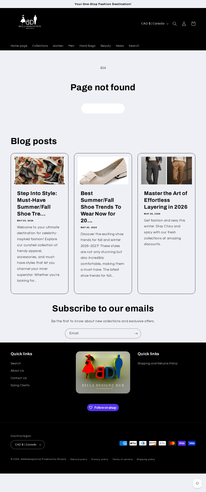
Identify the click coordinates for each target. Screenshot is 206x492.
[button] (174, 23)
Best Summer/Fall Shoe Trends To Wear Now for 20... (101, 207)
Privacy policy (99, 459)
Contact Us (19, 378)
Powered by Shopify (54, 459)
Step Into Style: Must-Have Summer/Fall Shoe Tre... (37, 203)
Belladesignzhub (31, 459)
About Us (17, 370)
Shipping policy (146, 459)
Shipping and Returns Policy (158, 363)
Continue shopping (103, 108)
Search (16, 363)
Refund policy (78, 459)
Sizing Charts (20, 385)
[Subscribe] (136, 333)
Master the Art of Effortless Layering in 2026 (166, 200)
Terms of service (122, 459)
